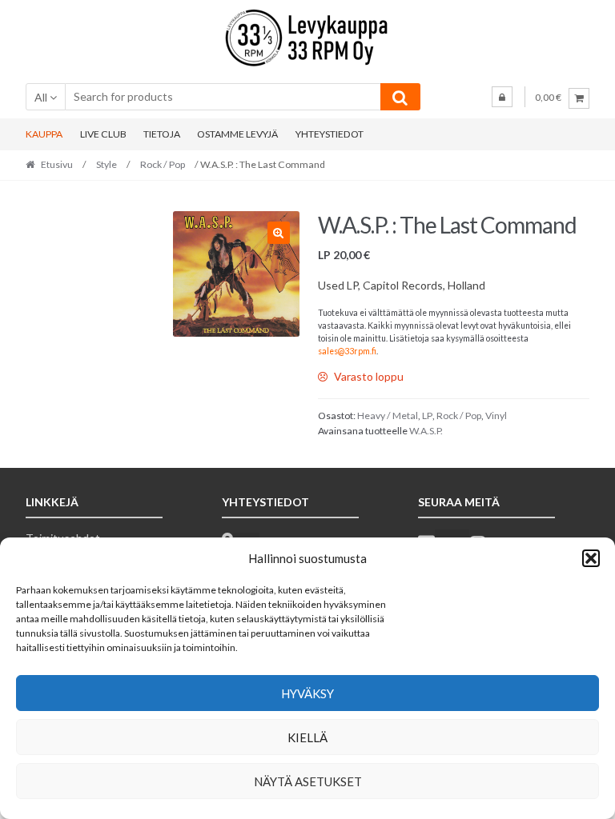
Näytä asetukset (308, 781)
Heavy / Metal (387, 415)
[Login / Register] (502, 96)
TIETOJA (161, 134)
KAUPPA (44, 134)
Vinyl (496, 415)
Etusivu (57, 164)
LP (427, 415)
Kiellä (307, 737)
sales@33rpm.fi (347, 351)
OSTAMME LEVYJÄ (237, 134)
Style (106, 164)
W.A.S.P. (426, 431)
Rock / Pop (162, 164)
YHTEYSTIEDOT (329, 134)
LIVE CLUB (103, 134)
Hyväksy (307, 693)
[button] (591, 558)
